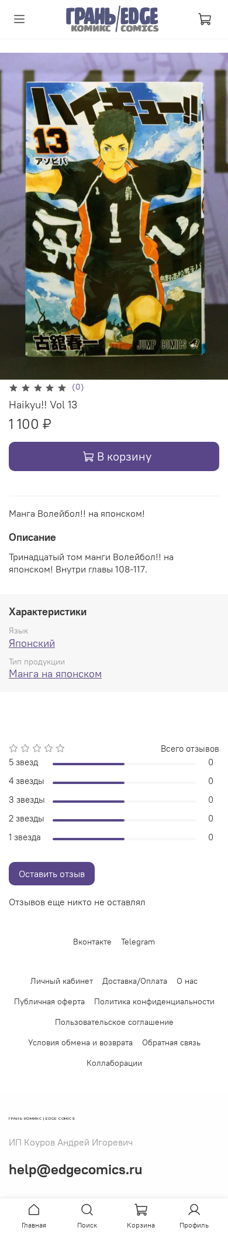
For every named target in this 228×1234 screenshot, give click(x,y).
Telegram (138, 941)
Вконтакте (92, 941)
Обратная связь (171, 1042)
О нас (187, 981)
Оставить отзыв (52, 874)
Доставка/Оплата (134, 981)
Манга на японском (55, 673)
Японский (32, 643)
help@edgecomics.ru (76, 1169)
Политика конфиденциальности (154, 1001)
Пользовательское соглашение (114, 1022)
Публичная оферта (49, 1001)
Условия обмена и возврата (80, 1042)
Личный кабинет (61, 981)
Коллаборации (114, 1063)
